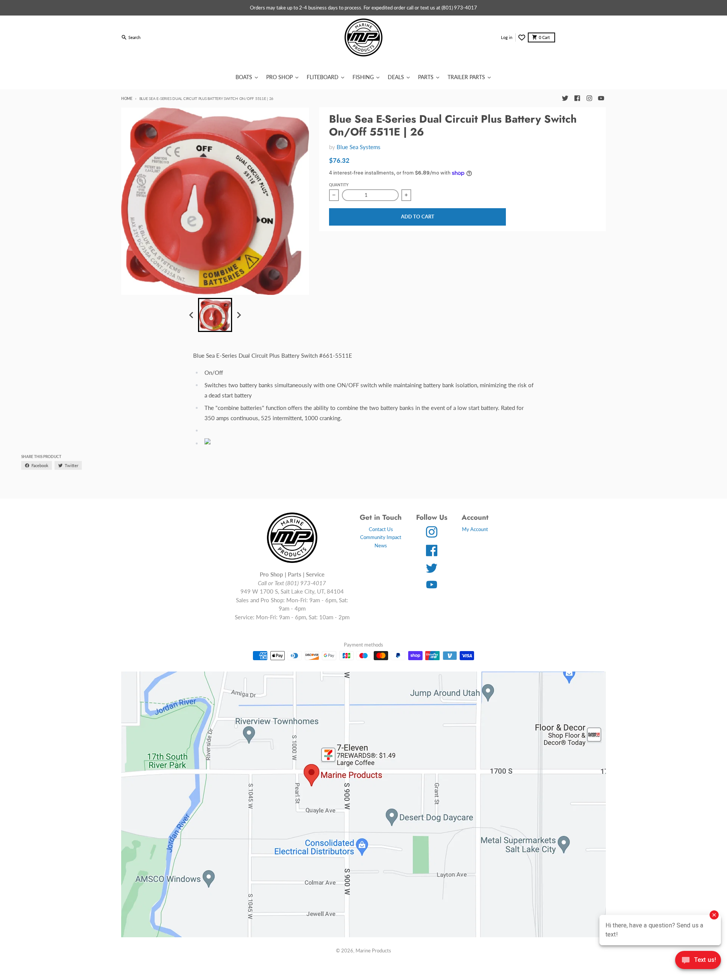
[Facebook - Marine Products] (577, 98)
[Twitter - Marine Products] (564, 98)
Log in (506, 37)
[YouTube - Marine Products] (601, 98)
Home (127, 98)
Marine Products (373, 950)
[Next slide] (238, 315)
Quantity (338, 184)
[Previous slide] (192, 315)
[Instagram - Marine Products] (589, 98)
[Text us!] (698, 960)
